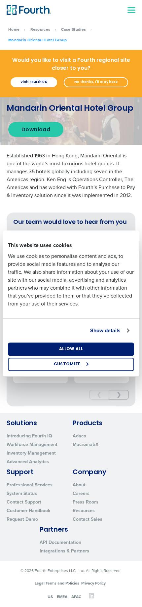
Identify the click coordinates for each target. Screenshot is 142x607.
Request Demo (22, 519)
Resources (40, 29)
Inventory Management (31, 453)
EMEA (62, 597)
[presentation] (99, 395)
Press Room (85, 502)
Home (13, 29)
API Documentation (60, 542)
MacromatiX (85, 444)
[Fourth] (29, 10)
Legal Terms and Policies (57, 583)
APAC (76, 597)
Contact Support (24, 502)
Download (35, 130)
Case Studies (73, 29)
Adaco (79, 435)
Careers (81, 493)
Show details (105, 330)
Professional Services (30, 484)
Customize (67, 364)
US (50, 597)
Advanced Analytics (28, 461)
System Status (22, 493)
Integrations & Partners (64, 550)
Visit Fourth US (33, 82)
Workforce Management (32, 444)
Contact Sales (87, 519)
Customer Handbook (28, 510)
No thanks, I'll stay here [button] (96, 82)
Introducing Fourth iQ (29, 435)
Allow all (71, 349)
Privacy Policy (93, 583)
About (79, 484)
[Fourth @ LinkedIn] (91, 597)
